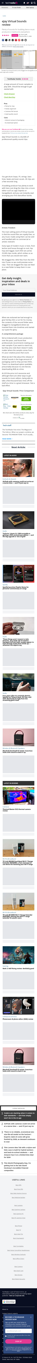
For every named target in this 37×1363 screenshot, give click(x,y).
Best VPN (18, 1185)
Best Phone (18, 1226)
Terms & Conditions (17, 1349)
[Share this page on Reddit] (13, 40)
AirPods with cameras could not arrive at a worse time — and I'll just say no (19, 1125)
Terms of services (25, 300)
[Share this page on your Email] (25, 40)
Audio (4, 16)
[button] (34, 3)
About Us (5, 1309)
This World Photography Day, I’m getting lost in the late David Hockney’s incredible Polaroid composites (17, 1166)
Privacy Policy (25, 1348)
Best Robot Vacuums (18, 1279)
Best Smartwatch (18, 1238)
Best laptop (30, 7)
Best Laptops (18, 1205)
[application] (18, 210)
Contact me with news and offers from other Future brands (18, 1336)
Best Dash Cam (18, 1271)
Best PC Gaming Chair (18, 1218)
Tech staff (24, 34)
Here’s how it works (18, 46)
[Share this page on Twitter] (6, 40)
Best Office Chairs (18, 1259)
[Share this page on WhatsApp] (9, 40)
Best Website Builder (18, 1197)
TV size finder (16, 7)
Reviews (14, 35)
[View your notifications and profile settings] (24, 3)
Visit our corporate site (16, 1295)
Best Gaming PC (18, 1214)
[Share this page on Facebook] (3, 40)
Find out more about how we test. (19, 133)
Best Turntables (18, 1246)
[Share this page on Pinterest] (16, 40)
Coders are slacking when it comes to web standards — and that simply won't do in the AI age (19, 1115)
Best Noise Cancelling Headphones (18, 1250)
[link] (7, 397)
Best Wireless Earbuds (18, 1254)
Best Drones (18, 1275)
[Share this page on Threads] (22, 40)
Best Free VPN (18, 1189)
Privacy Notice (27, 302)
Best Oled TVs (18, 1234)
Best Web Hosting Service (18, 1193)
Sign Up (18, 1341)
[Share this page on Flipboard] (19, 40)
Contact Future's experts (10, 1313)
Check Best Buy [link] (9, 97)
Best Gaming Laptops (18, 1209)
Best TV (18, 1230)
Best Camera (19, 1266)
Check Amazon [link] (9, 94)
